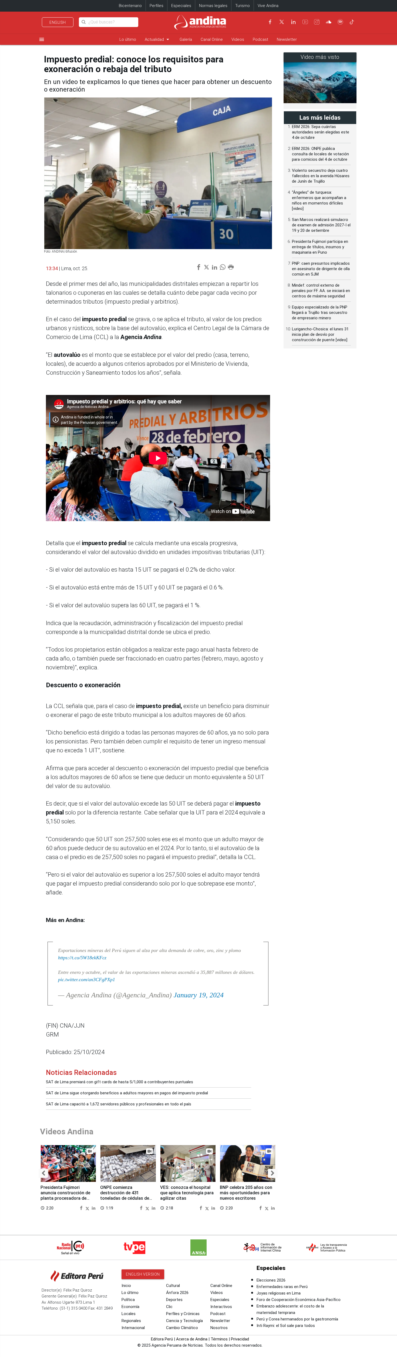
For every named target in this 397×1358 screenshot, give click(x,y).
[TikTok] (351, 21)
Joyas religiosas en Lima (279, 1293)
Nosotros (219, 1327)
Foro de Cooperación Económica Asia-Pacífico (299, 1299)
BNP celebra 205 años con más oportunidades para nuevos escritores (246, 1193)
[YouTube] (305, 21)
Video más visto (320, 57)
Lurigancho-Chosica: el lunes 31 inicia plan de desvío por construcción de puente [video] (320, 334)
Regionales (131, 1320)
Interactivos (221, 1306)
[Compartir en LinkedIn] (93, 1207)
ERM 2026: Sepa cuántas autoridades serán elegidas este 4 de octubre (320, 132)
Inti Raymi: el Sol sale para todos (286, 1325)
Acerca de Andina (191, 1339)
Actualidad (158, 39)
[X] (281, 21)
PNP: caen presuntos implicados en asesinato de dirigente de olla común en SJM (321, 269)
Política (128, 1299)
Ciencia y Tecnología (184, 1320)
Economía (130, 1306)
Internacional (133, 1327)
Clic (169, 1306)
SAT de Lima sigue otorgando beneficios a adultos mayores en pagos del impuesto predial (127, 1093)
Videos (237, 39)
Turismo (242, 5)
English (57, 22)
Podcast (260, 39)
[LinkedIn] (293, 21)
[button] (43, 1173)
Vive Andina (268, 5)
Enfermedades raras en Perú (282, 1286)
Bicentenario (130, 5)
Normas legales (213, 5)
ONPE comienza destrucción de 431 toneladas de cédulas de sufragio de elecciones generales (124, 1198)
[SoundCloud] (328, 21)
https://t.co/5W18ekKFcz (82, 957)
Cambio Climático (182, 1327)
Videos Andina (66, 1131)
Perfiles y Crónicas (183, 1313)
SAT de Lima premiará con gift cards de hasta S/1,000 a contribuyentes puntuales (119, 1081)
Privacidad (240, 1339)
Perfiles (156, 5)
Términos (219, 1339)
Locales (129, 1313)
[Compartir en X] (88, 1207)
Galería (186, 39)
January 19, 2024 (199, 995)
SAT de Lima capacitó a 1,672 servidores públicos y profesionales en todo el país (118, 1104)
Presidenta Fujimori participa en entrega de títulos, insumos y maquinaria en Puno (320, 247)
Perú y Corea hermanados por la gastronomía (297, 1319)
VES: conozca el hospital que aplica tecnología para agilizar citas (187, 1193)
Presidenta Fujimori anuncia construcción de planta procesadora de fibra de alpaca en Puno (65, 1195)
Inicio (126, 1285)
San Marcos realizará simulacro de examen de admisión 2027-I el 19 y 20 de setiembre (321, 225)
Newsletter (287, 39)
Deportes (174, 1299)
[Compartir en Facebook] (82, 1207)
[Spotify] (340, 21)
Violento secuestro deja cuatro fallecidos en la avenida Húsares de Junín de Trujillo (320, 176)
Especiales (181, 5)
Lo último (127, 39)
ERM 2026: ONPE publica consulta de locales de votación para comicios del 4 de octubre (320, 154)
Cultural (173, 1285)
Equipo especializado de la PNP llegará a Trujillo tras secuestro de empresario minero (319, 312)
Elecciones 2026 (271, 1280)
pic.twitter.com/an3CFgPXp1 (86, 979)
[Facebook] (270, 21)
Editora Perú (162, 1339)
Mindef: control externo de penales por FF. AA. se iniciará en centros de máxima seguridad (321, 291)
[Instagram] (316, 21)
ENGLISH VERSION (143, 1274)
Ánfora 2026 (177, 1292)
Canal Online (212, 39)
